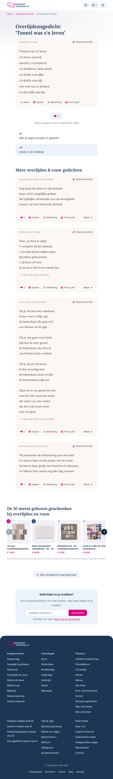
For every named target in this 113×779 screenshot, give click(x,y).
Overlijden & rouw (25, 13)
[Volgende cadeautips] (104, 532)
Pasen (44, 685)
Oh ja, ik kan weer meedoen (33, 302)
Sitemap (80, 771)
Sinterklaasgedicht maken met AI (21, 733)
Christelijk (80, 669)
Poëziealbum (82, 664)
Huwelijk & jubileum (18, 664)
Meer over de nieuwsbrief (67, 619)
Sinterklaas (47, 664)
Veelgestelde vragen (86, 742)
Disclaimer (50, 771)
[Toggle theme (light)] (94, 5)
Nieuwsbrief (82, 747)
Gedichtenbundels (85, 737)
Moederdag (47, 669)
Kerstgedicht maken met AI (22, 741)
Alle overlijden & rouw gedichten (58, 574)
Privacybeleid (35, 771)
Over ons (80, 726)
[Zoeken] (86, 5)
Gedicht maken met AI (19, 726)
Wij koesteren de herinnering (33, 446)
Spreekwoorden (50, 752)
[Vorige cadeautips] (9, 532)
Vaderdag (46, 674)
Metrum (45, 742)
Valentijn (46, 680)
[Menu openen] (103, 5)
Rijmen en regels (50, 731)
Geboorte (12, 669)
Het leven (80, 685)
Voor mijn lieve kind (86, 690)
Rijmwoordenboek (51, 726)
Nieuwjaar (47, 690)
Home (10, 13)
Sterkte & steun (15, 680)
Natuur (79, 680)
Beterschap (13, 685)
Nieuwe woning (15, 696)
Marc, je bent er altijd (29, 232)
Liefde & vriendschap (87, 659)
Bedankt (11, 690)
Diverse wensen (16, 701)
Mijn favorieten (83, 706)
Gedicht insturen (84, 731)
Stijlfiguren (47, 747)
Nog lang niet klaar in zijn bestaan (36, 179)
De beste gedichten (86, 701)
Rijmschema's (48, 737)
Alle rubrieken (83, 711)
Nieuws (62, 771)
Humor (79, 696)
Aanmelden (78, 612)
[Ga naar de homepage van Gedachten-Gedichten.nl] (18, 5)
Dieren (79, 674)
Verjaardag (13, 659)
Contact (79, 752)
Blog (71, 771)
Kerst (44, 659)
